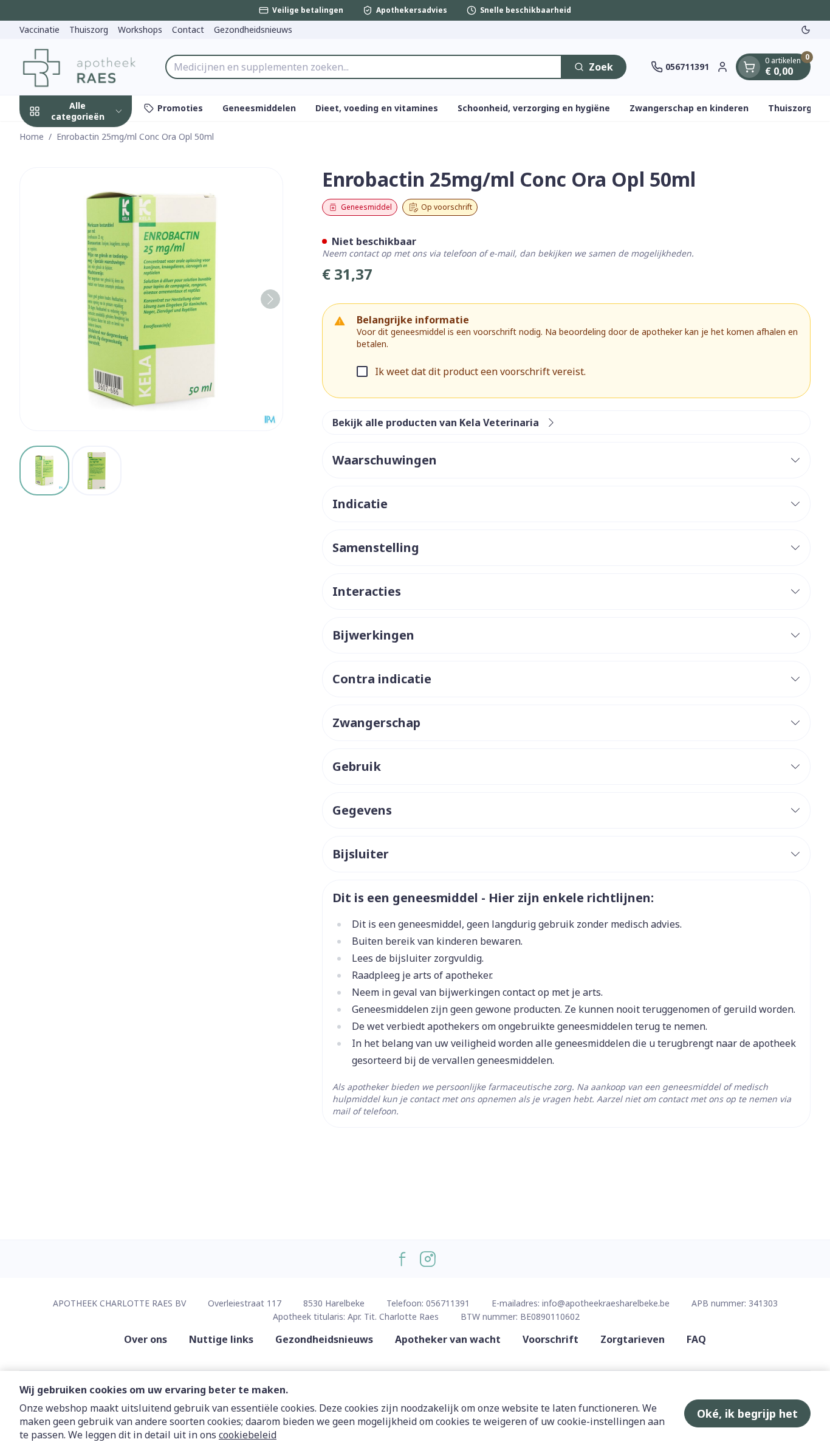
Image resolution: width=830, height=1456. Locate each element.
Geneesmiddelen (259, 108)
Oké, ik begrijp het (747, 1413)
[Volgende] (270, 299)
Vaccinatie (39, 29)
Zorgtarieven (632, 1339)
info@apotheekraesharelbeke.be (606, 1303)
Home (31, 136)
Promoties (180, 108)
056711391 (448, 1303)
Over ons (145, 1339)
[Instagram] (428, 1259)
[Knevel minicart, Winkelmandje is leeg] (749, 67)
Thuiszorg (88, 29)
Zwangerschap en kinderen (689, 108)
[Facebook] (402, 1259)
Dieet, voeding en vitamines (376, 108)
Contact (188, 29)
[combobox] (363, 67)
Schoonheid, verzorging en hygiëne (534, 108)
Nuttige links (221, 1339)
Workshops (140, 29)
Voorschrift (550, 1339)
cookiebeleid (247, 1434)
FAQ (696, 1339)
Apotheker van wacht (448, 1339)
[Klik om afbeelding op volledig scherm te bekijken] (151, 299)
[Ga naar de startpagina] (80, 67)
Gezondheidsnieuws (253, 29)
